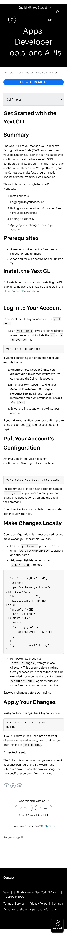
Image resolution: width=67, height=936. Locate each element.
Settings (57, 903)
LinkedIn (19, 786)
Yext (6, 892)
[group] (33, 298)
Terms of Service (14, 903)
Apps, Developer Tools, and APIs (34, 72)
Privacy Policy (38, 903)
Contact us (48, 826)
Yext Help (8, 72)
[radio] (24, 808)
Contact (8, 877)
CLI (56, 72)
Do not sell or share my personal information (30, 909)
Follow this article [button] (33, 82)
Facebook (6, 786)
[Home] (12, 22)
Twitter (13, 786)
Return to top (11, 837)
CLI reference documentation (21, 291)
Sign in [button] (51, 20)
